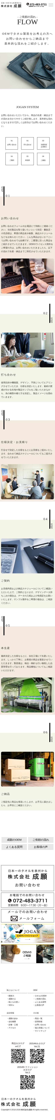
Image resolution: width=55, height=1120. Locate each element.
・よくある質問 (39, 1002)
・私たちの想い (13, 1002)
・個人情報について (41, 1028)
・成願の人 (11, 999)
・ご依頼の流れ (39, 999)
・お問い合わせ (39, 1025)
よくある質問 (14, 846)
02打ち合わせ (27, 142)
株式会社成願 (26, 1110)
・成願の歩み (12, 1018)
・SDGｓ (10, 1005)
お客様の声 (41, 846)
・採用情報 (37, 1022)
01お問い (11, 142)
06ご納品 (43, 157)
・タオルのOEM (39, 996)
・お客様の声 (38, 1005)
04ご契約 (11, 157)
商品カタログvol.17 (18, 1044)
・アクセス (11, 1028)
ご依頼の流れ (41, 839)
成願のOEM (14, 839)
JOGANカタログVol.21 (37, 1044)
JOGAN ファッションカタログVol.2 (27, 1070)
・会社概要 (11, 1022)
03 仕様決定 (44, 142)
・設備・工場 (12, 1025)
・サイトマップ (39, 1031)
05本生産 (27, 157)
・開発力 (10, 996)
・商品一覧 (37, 1018)
